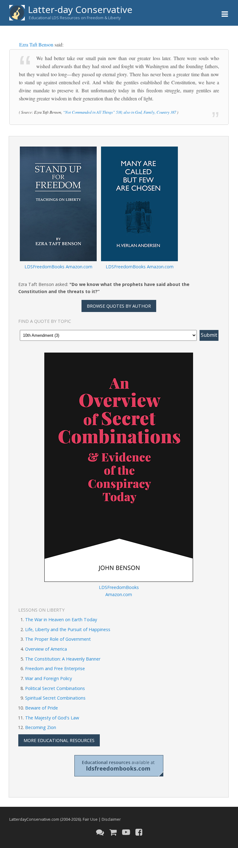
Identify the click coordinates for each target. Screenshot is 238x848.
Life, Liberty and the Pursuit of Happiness (67, 629)
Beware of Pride (41, 708)
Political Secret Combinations (55, 688)
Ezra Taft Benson (36, 44)
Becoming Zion (40, 727)
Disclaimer (111, 819)
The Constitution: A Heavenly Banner (62, 659)
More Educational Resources (59, 740)
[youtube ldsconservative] (126, 837)
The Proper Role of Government (58, 639)
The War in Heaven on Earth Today (61, 619)
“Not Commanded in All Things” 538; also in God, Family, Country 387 (119, 112)
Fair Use (90, 819)
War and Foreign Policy (48, 678)
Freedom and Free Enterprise (55, 668)
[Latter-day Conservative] (17, 14)
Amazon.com (79, 267)
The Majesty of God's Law (52, 718)
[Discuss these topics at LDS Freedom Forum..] (100, 837)
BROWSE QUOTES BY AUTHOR (119, 306)
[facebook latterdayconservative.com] (139, 837)
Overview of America (46, 649)
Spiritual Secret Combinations (55, 698)
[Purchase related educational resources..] (113, 837)
